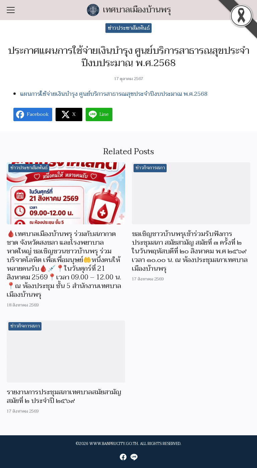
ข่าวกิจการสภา (150, 168)
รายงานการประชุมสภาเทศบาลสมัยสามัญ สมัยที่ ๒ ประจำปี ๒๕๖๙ (64, 397)
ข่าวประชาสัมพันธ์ (129, 28)
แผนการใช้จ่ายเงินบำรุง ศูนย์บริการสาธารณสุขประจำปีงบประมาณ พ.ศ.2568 (113, 94)
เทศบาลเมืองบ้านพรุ (137, 10)
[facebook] (123, 457)
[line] (134, 457)
